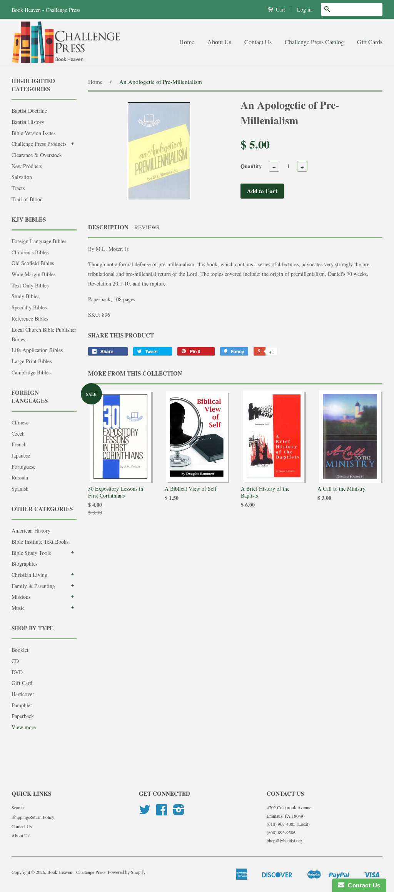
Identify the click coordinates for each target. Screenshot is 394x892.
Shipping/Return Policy (33, 817)
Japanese (21, 455)
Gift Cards (369, 42)
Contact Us (258, 42)
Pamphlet (22, 705)
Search (18, 807)
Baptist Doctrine (29, 110)
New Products (27, 166)
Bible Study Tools (31, 552)
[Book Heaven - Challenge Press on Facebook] (161, 812)
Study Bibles (25, 296)
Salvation (22, 176)
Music (18, 607)
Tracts (18, 188)
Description (108, 227)
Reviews (146, 227)
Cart (279, 9)
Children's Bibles (30, 252)
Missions (21, 596)
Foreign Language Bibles (39, 241)
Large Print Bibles (32, 361)
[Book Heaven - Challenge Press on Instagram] (179, 812)
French (19, 444)
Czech (18, 433)
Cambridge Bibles (31, 372)
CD (15, 661)
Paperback (23, 716)
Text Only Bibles (30, 285)
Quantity (251, 166)
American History (31, 530)
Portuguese (23, 466)
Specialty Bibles (29, 307)
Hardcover (23, 694)
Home (186, 42)
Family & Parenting (33, 586)
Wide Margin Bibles (33, 274)
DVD (17, 672)
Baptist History (28, 121)
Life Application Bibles (37, 350)
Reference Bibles (30, 318)
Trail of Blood (27, 199)
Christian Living (29, 574)
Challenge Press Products (39, 143)
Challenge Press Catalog (314, 42)
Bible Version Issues (33, 133)
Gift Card (22, 683)
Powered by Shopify (126, 872)
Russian (20, 477)
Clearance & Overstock (37, 155)
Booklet (20, 649)
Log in (304, 9)
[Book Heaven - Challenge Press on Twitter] (144, 812)
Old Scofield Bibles (33, 263)
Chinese (20, 422)
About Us (219, 42)
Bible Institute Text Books (40, 541)
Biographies (24, 563)
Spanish (20, 488)
